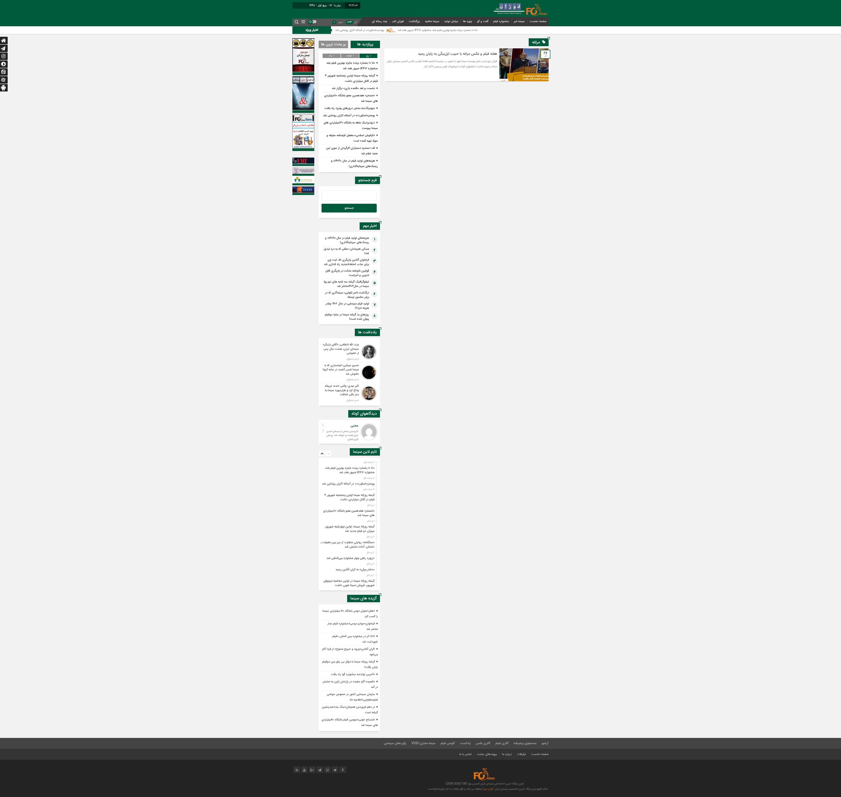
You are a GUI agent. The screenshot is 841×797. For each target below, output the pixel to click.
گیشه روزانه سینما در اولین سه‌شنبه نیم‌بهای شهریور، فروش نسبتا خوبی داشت (349, 583)
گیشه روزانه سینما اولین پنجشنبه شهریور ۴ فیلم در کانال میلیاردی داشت (349, 497)
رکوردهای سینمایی (395, 743)
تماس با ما (465, 754)
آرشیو (545, 743)
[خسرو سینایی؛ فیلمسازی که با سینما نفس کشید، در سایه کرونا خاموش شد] (349, 372)
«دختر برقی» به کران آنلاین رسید (355, 569)
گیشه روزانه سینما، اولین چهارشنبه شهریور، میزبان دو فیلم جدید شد (350, 529)
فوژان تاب (398, 21)
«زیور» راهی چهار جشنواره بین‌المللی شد (351, 558)
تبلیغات (521, 754)
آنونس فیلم (448, 743)
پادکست (465, 743)
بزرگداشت (414, 21)
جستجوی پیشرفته (525, 743)
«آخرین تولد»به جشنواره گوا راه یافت (353, 674)
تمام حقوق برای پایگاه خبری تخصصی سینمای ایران (521, 789)
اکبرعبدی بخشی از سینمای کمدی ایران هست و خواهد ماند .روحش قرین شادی (342, 435)
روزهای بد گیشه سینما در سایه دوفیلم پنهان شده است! (347, 316)
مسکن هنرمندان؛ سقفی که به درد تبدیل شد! (346, 251)
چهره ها (467, 21)
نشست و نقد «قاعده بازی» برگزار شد (353, 88)
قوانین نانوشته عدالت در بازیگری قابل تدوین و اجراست (347, 273)
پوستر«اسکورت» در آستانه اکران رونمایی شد (407, 30)
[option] (349, 469)
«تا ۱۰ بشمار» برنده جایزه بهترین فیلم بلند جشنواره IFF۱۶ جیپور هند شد (486, 30)
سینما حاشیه (432, 21)
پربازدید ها (365, 44)
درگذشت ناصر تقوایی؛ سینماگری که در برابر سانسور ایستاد (347, 295)
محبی (354, 425)
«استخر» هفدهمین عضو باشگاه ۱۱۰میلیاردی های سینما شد (349, 513)
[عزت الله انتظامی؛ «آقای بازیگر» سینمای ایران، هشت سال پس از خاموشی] (349, 352)
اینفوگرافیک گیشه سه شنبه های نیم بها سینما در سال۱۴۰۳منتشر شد (346, 284)
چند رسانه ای (379, 21)
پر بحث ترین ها (333, 44)
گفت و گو (482, 21)
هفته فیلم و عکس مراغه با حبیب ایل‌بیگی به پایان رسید (457, 54)
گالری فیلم (501, 743)
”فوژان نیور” (488, 789)
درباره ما (507, 754)
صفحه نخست (538, 21)
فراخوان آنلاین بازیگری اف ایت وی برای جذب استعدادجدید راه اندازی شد (346, 262)
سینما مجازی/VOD (423, 743)
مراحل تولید (451, 21)
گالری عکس (483, 743)
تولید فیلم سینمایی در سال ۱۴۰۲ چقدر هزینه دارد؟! (347, 306)
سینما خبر (519, 21)
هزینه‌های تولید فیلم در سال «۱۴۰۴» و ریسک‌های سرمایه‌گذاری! (347, 240)
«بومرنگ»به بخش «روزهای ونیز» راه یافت (350, 108)
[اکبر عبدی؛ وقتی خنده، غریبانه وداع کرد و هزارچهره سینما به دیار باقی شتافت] (349, 392)
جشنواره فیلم (501, 21)
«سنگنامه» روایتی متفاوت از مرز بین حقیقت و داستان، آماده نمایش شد (347, 544)
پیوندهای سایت (487, 754)
